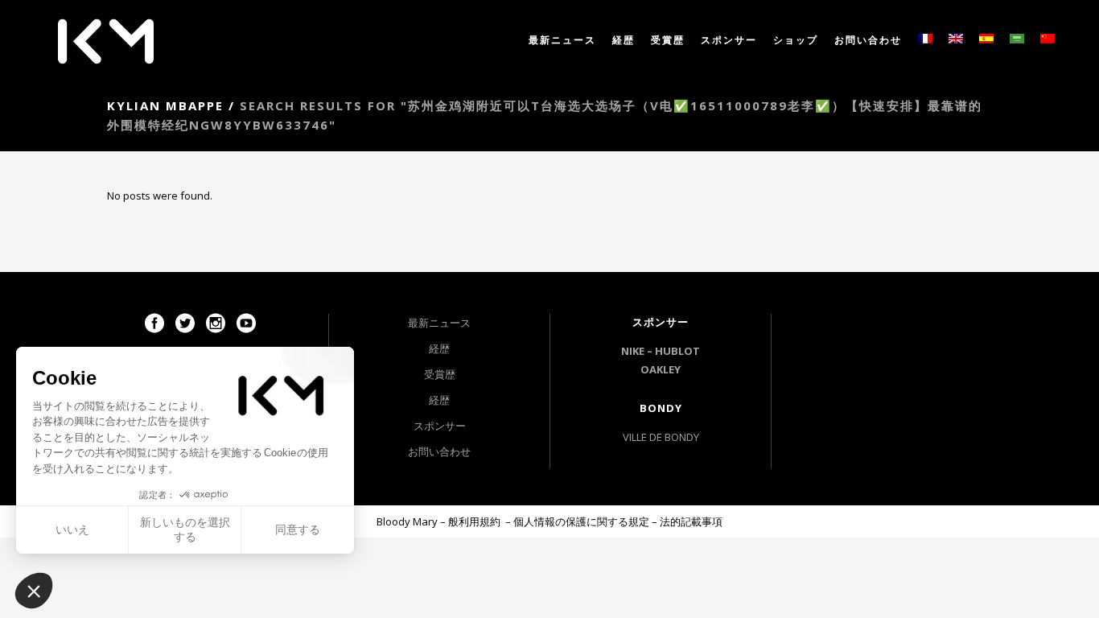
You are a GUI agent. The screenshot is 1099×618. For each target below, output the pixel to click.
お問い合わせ (439, 451)
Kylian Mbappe (165, 105)
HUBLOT (677, 351)
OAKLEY (660, 369)
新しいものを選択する (185, 529)
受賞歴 (439, 374)
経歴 (439, 348)
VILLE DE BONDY (661, 437)
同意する (297, 529)
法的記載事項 (691, 521)
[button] (33, 590)
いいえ (72, 529)
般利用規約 (475, 521)
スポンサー (440, 425)
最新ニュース (439, 322)
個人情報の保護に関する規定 (581, 521)
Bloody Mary (407, 521)
